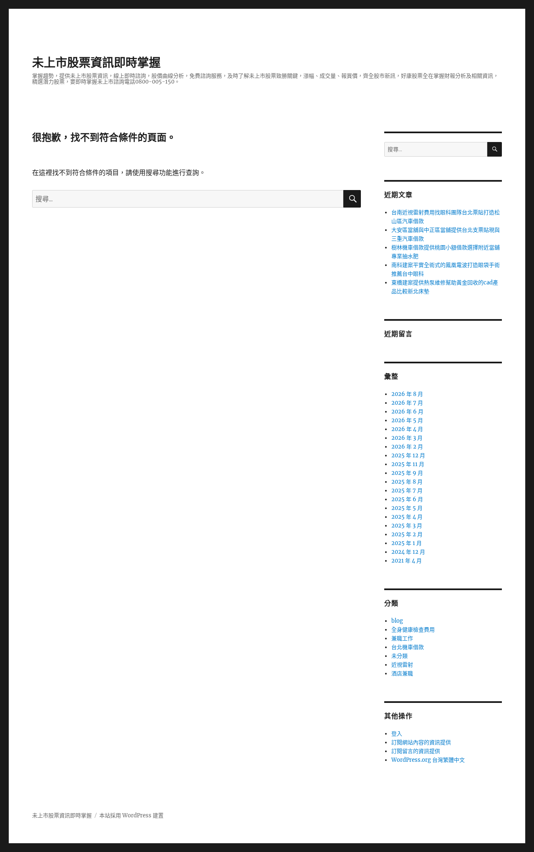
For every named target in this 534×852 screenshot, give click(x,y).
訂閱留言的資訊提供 (415, 751)
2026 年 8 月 (407, 394)
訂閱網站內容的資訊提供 (421, 742)
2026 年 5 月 (407, 420)
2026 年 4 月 (407, 429)
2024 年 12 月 (408, 551)
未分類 (399, 655)
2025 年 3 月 (406, 525)
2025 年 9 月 (407, 473)
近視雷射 (402, 664)
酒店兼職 (402, 673)
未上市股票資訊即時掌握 (96, 63)
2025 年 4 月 (407, 516)
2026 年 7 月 (407, 402)
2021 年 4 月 (406, 560)
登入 (396, 733)
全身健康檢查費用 (413, 629)
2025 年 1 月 (406, 543)
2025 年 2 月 (407, 534)
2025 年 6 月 (407, 499)
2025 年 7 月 (407, 490)
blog (397, 620)
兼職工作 (402, 638)
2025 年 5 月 (407, 508)
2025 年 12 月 (408, 455)
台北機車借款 (407, 647)
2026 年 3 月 (407, 437)
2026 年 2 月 (407, 446)
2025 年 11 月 (407, 464)
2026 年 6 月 (407, 411)
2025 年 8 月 (407, 481)
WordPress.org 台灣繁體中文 (428, 759)
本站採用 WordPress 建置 (131, 815)
